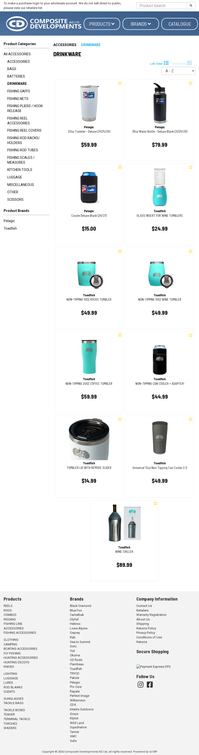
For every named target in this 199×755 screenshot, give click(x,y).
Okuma (75, 655)
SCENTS (9, 691)
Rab (72, 637)
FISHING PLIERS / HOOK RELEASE (25, 108)
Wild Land (77, 723)
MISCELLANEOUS (20, 185)
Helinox (75, 624)
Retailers (142, 610)
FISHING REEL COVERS (24, 130)
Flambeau (77, 664)
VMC (73, 736)
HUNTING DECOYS (16, 662)
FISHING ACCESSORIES (20, 633)
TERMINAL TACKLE (17, 719)
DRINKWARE (17, 84)
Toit (72, 651)
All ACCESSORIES (17, 54)
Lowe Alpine (78, 628)
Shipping (142, 624)
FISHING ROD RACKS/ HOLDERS (23, 140)
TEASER (9, 714)
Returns (141, 642)
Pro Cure (76, 687)
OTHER (12, 192)
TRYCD (74, 673)
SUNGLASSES (14, 698)
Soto (73, 646)
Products (100, 24)
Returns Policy (146, 628)
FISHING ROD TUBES (22, 150)
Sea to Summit (80, 642)
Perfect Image (79, 696)
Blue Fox (76, 610)
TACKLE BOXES (14, 710)
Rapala (75, 691)
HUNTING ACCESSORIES (21, 657)
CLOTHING (11, 640)
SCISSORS (15, 199)
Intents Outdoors (81, 709)
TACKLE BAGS (14, 703)
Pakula (74, 678)
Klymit (74, 718)
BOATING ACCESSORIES (20, 649)
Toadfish (10, 228)
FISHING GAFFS (18, 91)
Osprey (75, 633)
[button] (27, 211)
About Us (143, 619)
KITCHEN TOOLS (19, 170)
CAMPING (10, 644)
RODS (8, 610)
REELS (8, 606)
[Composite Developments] (43, 23)
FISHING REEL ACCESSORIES (18, 120)
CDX (73, 705)
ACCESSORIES (18, 62)
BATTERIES (16, 76)
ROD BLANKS (13, 687)
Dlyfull (74, 619)
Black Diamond (80, 606)
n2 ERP (153, 751)
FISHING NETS (17, 99)
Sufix (73, 741)
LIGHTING (10, 673)
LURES (8, 682)
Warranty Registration (151, 615)
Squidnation (78, 727)
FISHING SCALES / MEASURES (21, 160)
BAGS (11, 69)
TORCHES (10, 723)
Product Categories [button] (20, 44)
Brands (139, 24)
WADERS (10, 728)
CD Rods (76, 660)
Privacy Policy (145, 633)
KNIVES (9, 666)
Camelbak (77, 615)
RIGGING (10, 619)
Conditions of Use (149, 637)
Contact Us (144, 606)
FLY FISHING (12, 653)
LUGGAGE (14, 177)
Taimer (74, 732)
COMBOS (10, 615)
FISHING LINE (13, 624)
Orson (74, 714)
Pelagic (9, 221)
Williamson (77, 700)
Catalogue (179, 24)
